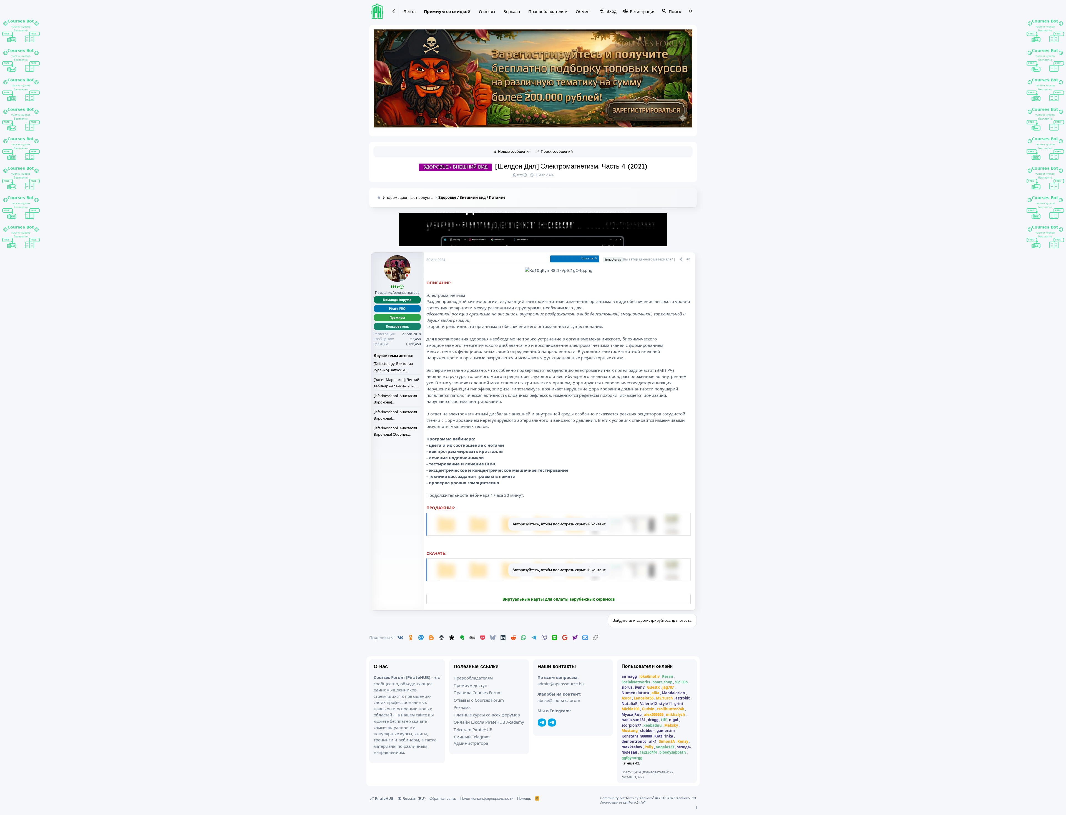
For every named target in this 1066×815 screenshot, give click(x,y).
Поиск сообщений (557, 151)
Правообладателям (547, 11)
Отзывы (487, 11)
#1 (689, 259)
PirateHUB (384, 798)
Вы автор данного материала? (648, 259)
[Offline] (407, 276)
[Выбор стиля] (690, 11)
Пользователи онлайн (647, 666)
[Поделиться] (681, 259)
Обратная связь (442, 798)
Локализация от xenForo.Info (622, 802)
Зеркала (512, 11)
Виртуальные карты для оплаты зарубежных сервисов (558, 599)
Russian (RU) (413, 798)
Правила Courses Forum (478, 692)
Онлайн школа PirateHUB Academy (489, 722)
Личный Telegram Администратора (472, 740)
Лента (409, 11)
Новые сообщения (514, 151)
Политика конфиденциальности (486, 798)
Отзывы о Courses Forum (479, 700)
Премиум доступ (470, 685)
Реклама (462, 707)
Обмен (583, 11)
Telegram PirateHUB (473, 729)
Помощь (524, 798)
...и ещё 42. (631, 763)
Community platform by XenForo (648, 798)
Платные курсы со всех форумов (487, 715)
